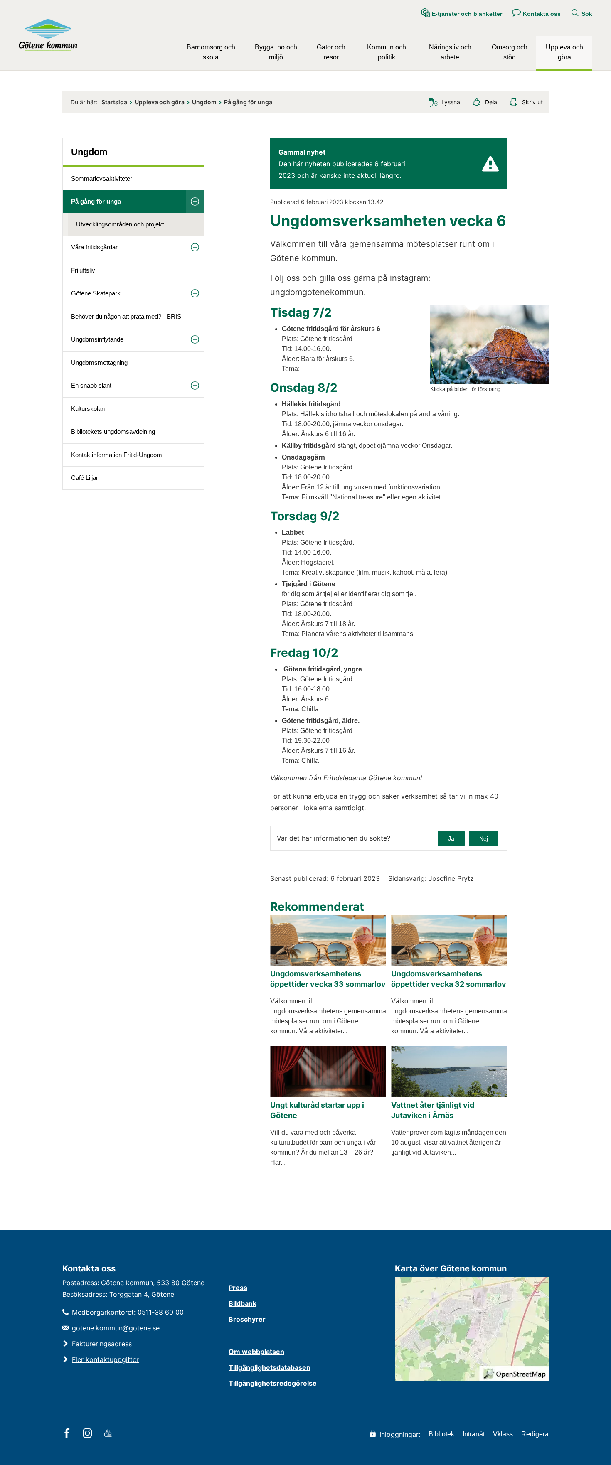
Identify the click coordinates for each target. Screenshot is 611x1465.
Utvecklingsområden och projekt (120, 224)
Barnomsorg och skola (211, 52)
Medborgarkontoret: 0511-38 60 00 (128, 1312)
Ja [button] (451, 838)
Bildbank (242, 1303)
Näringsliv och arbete (450, 52)
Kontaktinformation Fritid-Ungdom (116, 454)
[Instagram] (89, 1433)
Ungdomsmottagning (99, 362)
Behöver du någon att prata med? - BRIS (126, 316)
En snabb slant (91, 385)
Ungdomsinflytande (97, 339)
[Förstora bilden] (489, 381)
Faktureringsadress (102, 1344)
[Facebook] (68, 1433)
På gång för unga (248, 102)
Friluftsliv (83, 270)
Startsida (114, 102)
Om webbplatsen (256, 1351)
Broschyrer (247, 1319)
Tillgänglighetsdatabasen (269, 1367)
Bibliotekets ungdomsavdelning (113, 431)
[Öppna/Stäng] (195, 201)
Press (238, 1287)
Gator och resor (331, 52)
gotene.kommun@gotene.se (116, 1328)
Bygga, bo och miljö (276, 52)
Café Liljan (85, 477)
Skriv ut (532, 102)
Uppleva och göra (564, 52)
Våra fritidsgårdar (94, 247)
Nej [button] (483, 838)
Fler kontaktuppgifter (105, 1359)
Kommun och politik (386, 52)
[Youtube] (109, 1433)
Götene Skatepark (96, 293)
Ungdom (204, 102)
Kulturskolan (88, 408)
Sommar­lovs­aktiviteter (101, 178)
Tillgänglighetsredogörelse (273, 1383)
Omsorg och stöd (509, 52)
